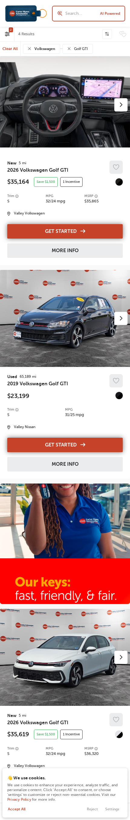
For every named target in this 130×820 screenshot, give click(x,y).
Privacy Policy (19, 799)
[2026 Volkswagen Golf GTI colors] (119, 182)
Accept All (16, 809)
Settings (112, 809)
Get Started (61, 231)
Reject (92, 809)
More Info (65, 250)
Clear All (10, 48)
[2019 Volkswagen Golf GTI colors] (119, 395)
